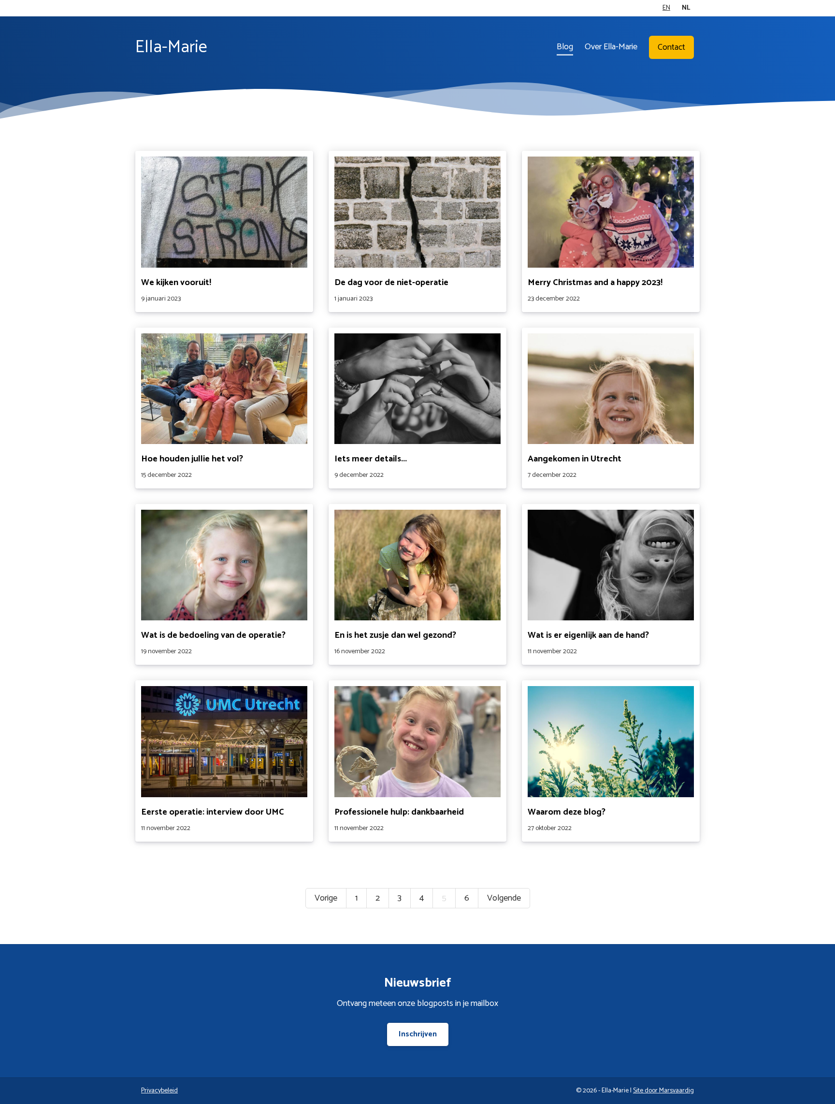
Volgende (504, 898)
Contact (671, 47)
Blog (565, 47)
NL (686, 8)
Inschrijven (418, 1034)
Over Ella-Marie (611, 47)
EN (666, 8)
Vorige (326, 898)
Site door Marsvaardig (663, 1090)
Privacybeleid (159, 1090)
